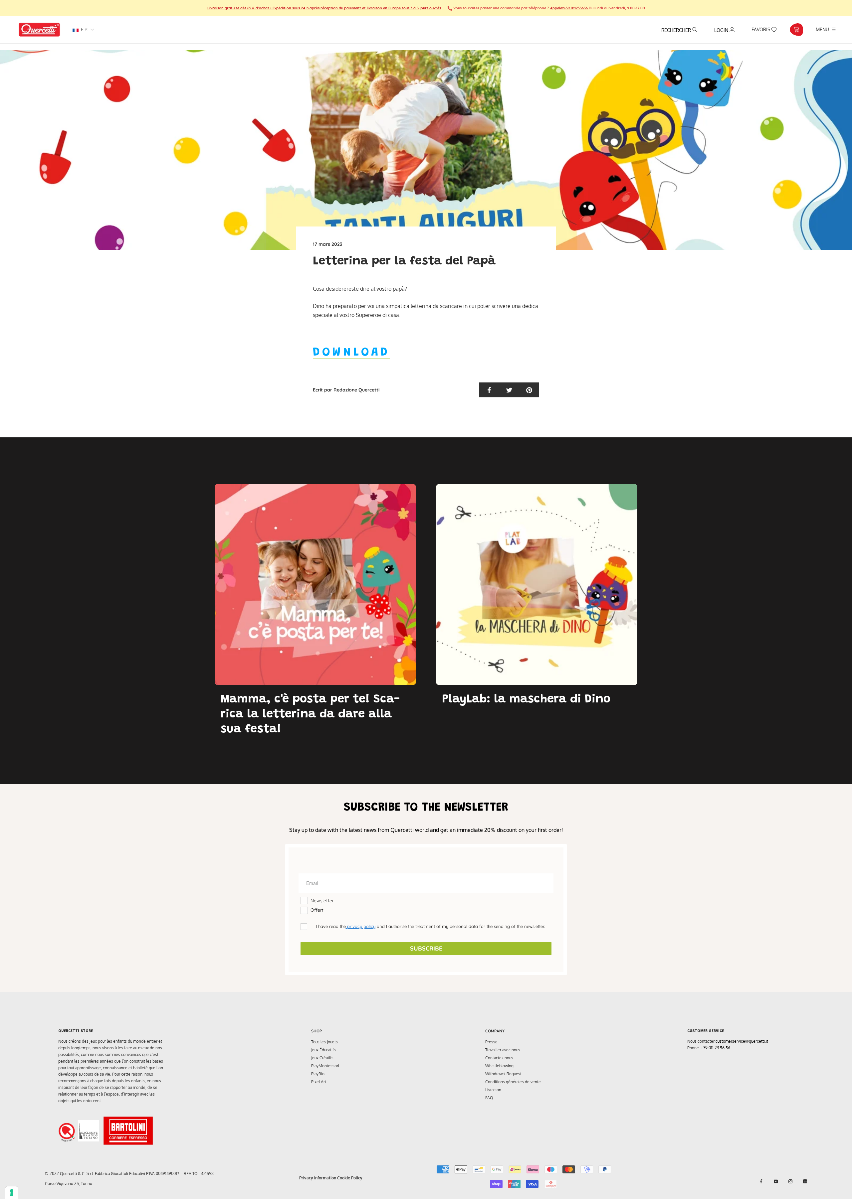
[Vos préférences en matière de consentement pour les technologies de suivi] (11, 1192)
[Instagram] (790, 1181)
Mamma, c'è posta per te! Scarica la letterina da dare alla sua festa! (310, 715)
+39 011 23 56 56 (715, 1047)
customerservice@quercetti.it (742, 1041)
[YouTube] (776, 1181)
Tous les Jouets (324, 1041)
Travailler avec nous (502, 1049)
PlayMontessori (325, 1065)
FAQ (489, 1097)
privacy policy (360, 926)
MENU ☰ (826, 29)
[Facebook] (761, 1181)
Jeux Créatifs (322, 1057)
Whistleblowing (499, 1065)
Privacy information (317, 1177)
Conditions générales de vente (513, 1081)
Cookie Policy (349, 1177)
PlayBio (317, 1073)
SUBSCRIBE (426, 948)
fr (83, 30)
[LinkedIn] (805, 1181)
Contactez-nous (499, 1057)
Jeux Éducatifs (323, 1049)
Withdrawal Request (503, 1073)
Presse (491, 1041)
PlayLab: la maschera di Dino (526, 700)
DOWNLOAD (351, 353)
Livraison (493, 1089)
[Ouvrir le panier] (796, 29)
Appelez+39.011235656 (569, 8)
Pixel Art (318, 1081)
